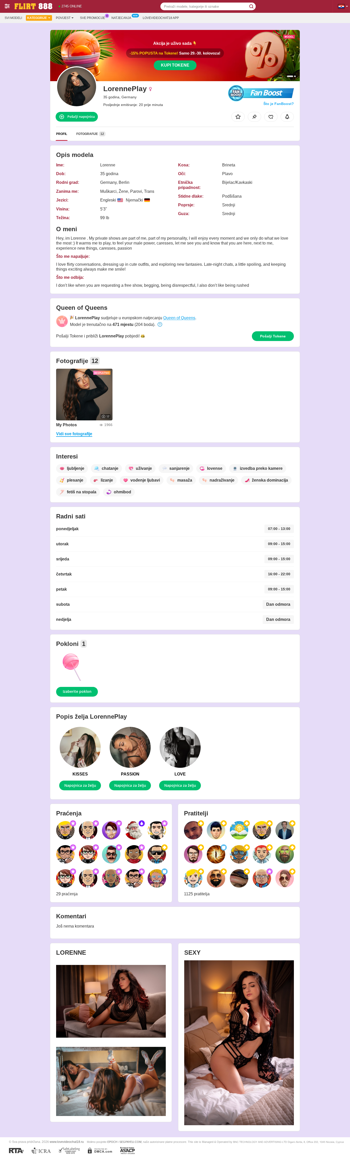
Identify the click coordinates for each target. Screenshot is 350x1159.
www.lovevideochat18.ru (67, 1141)
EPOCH (112, 1141)
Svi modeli (13, 18)
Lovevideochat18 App (161, 18)
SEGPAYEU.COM (130, 1141)
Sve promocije (92, 18)
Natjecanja (121, 18)
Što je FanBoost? (278, 104)
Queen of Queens (179, 318)
